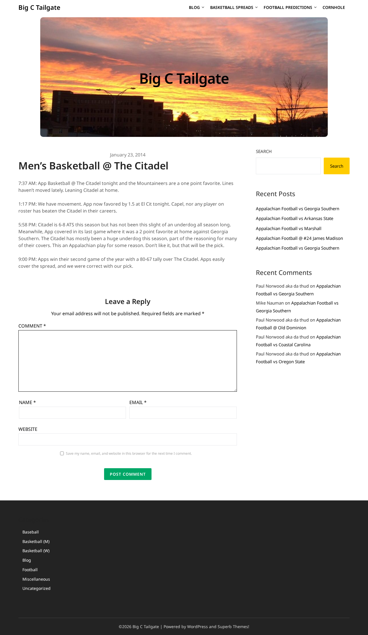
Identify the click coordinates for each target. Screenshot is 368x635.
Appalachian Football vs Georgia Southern (297, 208)
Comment (32, 326)
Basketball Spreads (231, 7)
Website (27, 429)
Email (138, 402)
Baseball (30, 532)
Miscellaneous (36, 579)
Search (264, 151)
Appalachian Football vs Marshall (288, 228)
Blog (194, 7)
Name (27, 402)
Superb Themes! (233, 626)
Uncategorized (36, 588)
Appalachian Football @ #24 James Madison (299, 238)
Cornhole (334, 7)
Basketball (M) (35, 541)
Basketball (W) (35, 550)
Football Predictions (288, 7)
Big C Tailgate (39, 7)
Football (30, 569)
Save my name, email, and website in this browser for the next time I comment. (129, 453)
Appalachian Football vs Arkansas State (294, 218)
